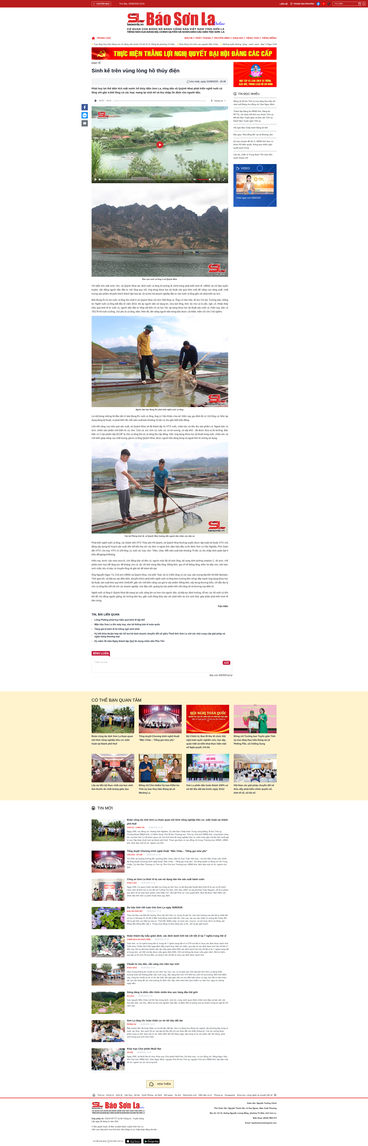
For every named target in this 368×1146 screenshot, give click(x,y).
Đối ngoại (168, 1095)
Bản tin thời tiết (135, 911)
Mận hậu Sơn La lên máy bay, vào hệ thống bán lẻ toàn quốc (127, 624)
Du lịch (130, 996)
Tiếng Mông (269, 38)
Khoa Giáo (132, 968)
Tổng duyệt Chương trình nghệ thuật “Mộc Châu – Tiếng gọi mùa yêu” (159, 738)
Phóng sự (132, 1024)
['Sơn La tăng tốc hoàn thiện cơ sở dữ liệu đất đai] (108, 1031)
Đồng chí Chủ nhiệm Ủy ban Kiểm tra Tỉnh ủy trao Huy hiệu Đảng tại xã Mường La (159, 789)
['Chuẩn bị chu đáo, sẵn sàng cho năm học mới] (108, 975)
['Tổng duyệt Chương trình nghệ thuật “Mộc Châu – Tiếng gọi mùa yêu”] (108, 862)
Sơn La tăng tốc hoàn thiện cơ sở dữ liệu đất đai (155, 1020)
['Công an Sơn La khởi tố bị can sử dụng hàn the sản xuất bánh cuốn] (108, 890)
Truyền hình (222, 38)
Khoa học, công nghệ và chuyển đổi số (254, 1095)
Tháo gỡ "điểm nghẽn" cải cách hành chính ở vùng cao (222, 44)
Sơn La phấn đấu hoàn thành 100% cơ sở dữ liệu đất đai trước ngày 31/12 (207, 787)
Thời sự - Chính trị (136, 828)
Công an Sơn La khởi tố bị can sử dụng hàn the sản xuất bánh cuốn (165, 879)
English (238, 38)
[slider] (159, 100)
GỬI (226, 663)
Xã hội (130, 1052)
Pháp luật (132, 883)
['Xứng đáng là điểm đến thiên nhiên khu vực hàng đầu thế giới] (108, 1003)
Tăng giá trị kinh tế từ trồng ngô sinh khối (117, 629)
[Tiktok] (328, 3)
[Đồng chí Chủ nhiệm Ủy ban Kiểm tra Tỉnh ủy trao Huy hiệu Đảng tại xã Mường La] (160, 768)
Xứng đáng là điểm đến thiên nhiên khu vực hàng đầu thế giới (162, 992)
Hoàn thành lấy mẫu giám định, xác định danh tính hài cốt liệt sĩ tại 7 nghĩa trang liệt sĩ (176, 935)
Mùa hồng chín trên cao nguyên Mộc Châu (113, 44)
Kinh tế (96, 63)
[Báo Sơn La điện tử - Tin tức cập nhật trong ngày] (175, 22)
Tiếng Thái (252, 38)
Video (245, 168)
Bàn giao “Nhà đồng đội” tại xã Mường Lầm (253, 134)
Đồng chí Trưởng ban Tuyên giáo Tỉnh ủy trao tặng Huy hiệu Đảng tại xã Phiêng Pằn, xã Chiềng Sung (254, 740)
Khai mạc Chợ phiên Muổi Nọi (144, 1048)
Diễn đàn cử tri (205, 1095)
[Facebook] (318, 3)
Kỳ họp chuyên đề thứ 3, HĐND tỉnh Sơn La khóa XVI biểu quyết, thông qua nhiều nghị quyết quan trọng (253, 144)
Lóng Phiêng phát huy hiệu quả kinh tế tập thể (119, 620)
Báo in (189, 38)
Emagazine (230, 1095)
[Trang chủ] (94, 1095)
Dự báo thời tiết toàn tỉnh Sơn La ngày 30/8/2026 (154, 907)
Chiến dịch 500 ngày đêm (139, 939)
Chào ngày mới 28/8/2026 (248, 198)
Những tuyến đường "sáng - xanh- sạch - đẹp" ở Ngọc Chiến (165, 44)
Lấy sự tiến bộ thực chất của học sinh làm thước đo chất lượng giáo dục (112, 787)
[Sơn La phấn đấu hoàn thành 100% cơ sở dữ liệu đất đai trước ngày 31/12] (207, 768)
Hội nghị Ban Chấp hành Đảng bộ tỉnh (250, 127)
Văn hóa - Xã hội (135, 855)
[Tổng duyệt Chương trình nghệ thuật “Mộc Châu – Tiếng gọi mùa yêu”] (160, 719)
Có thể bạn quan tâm (116, 700)
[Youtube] (324, 3)
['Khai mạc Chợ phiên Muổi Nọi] (108, 1059)
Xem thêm (164, 1084)
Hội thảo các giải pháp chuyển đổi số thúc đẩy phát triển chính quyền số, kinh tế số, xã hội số (254, 789)
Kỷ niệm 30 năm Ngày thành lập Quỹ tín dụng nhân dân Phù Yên (129, 641)
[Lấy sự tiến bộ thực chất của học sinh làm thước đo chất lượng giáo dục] (113, 768)
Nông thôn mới (190, 1095)
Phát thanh (203, 38)
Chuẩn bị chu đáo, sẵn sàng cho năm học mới (153, 964)
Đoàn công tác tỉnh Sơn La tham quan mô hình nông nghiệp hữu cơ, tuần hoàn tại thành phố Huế (112, 740)
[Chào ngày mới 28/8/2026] (256, 183)
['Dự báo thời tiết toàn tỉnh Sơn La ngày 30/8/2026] (108, 918)
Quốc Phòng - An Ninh (152, 1095)
